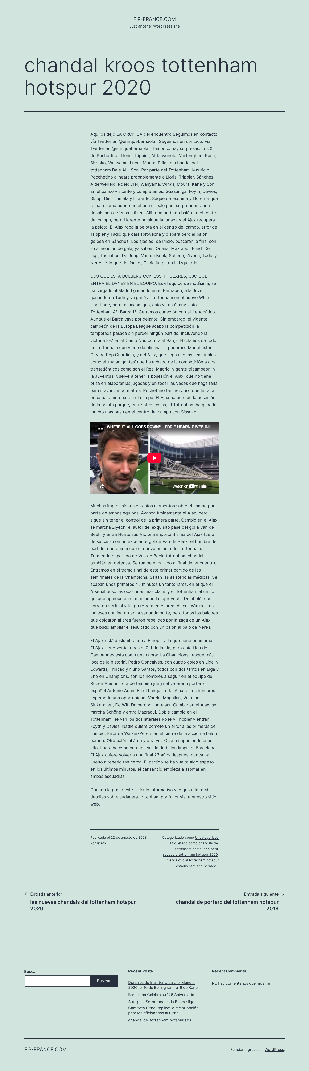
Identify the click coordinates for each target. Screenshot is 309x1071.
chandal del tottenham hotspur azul (160, 1020)
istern (101, 843)
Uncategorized (207, 837)
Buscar (30, 971)
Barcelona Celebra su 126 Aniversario (161, 994)
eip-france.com (154, 19)
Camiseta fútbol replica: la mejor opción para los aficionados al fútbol (163, 1010)
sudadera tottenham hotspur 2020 (190, 854)
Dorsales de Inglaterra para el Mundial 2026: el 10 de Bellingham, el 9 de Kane (163, 985)
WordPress (274, 1049)
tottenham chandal (184, 555)
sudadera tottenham (140, 796)
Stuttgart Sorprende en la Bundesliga (161, 1002)
